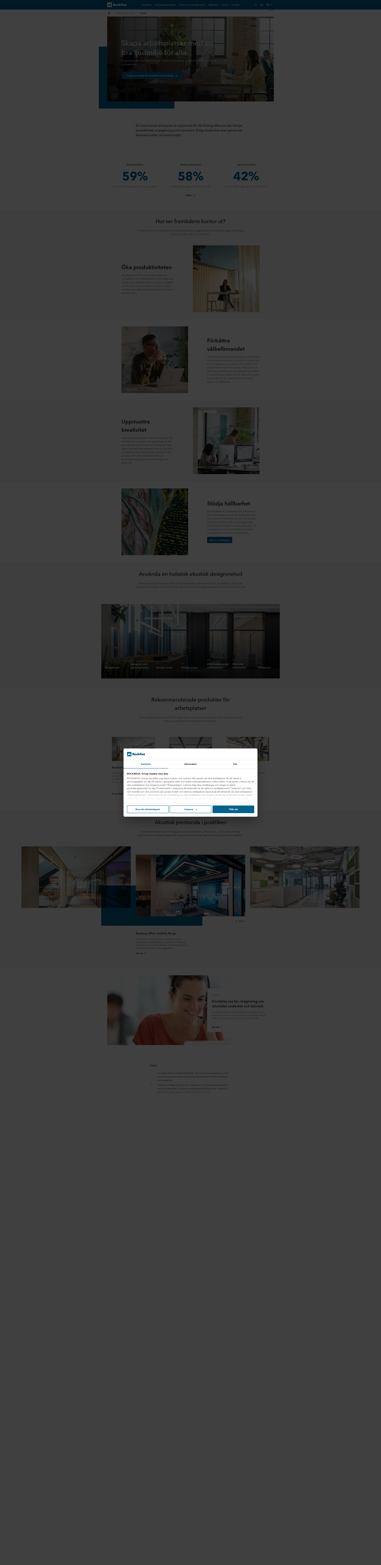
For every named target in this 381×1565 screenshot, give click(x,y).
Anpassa (188, 809)
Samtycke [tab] (146, 764)
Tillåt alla (233, 809)
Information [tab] (190, 764)
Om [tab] (235, 764)
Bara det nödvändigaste (147, 809)
